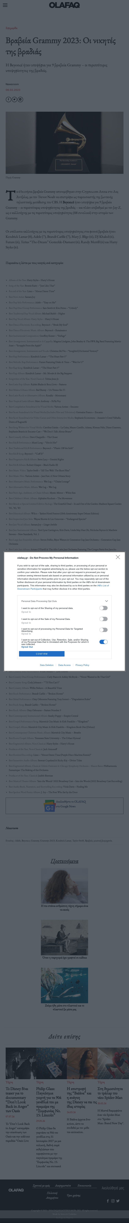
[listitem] (64, 601)
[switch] (103, 608)
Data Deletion (46, 665)
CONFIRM (42, 654)
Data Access (64, 665)
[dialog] (64, 611)
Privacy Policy (82, 665)
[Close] (119, 558)
